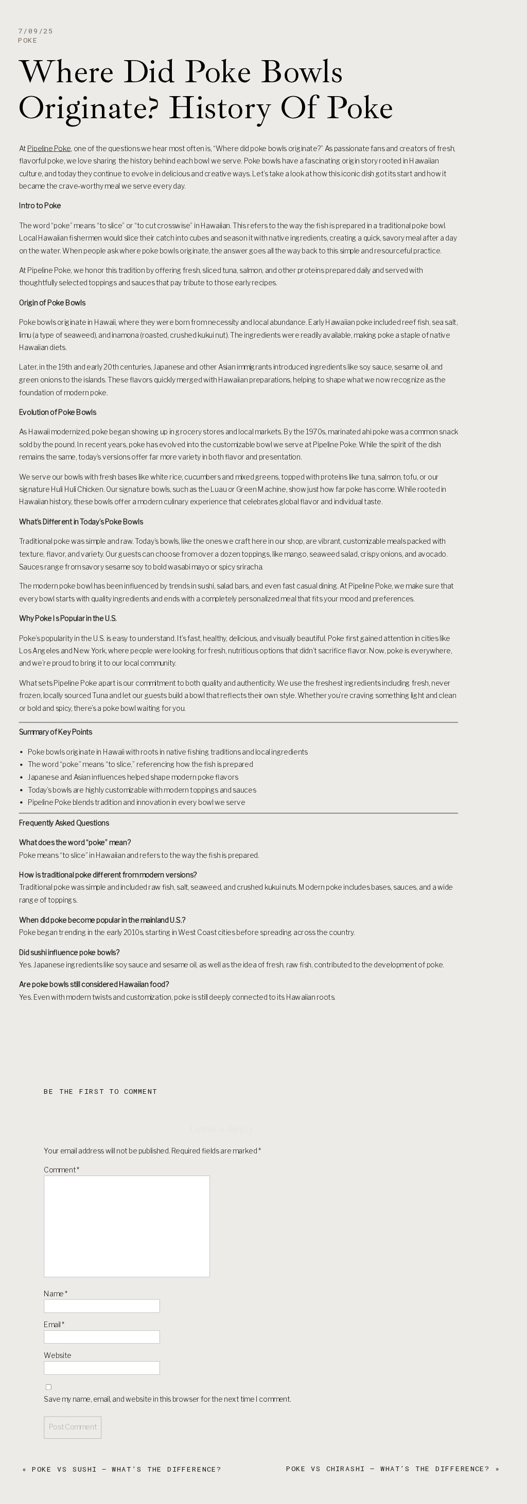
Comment (61, 1170)
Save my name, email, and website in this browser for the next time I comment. (167, 1399)
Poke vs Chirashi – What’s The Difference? (387, 1468)
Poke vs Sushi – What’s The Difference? (126, 1469)
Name (55, 1294)
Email (54, 1324)
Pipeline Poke (49, 148)
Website (57, 1355)
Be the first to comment (100, 1091)
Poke (28, 39)
